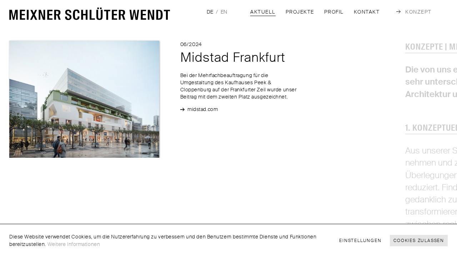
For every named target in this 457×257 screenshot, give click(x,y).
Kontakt (367, 12)
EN (224, 12)
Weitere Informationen (73, 244)
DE (210, 12)
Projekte (300, 12)
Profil (334, 12)
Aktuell (263, 12)
